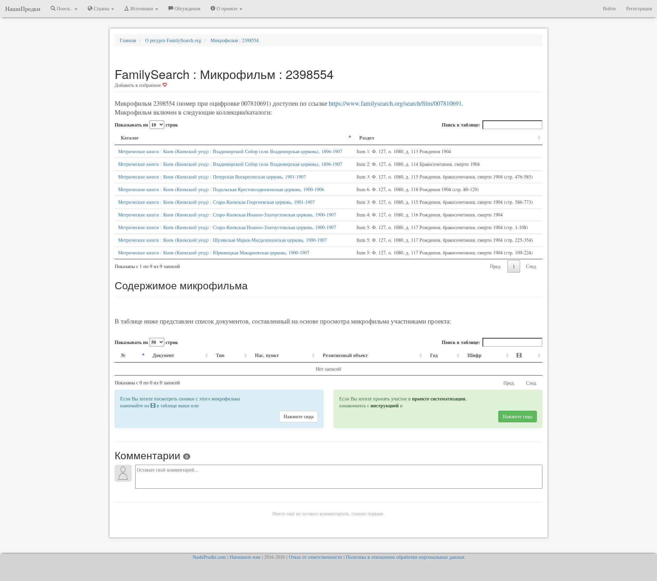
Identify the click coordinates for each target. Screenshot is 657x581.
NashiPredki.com (209, 557)
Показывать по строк (146, 124)
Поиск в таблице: (461, 124)
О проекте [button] (227, 8)
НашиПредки (22, 8)
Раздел (366, 137)
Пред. (496, 266)
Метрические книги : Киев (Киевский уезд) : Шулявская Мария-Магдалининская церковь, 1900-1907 (222, 240)
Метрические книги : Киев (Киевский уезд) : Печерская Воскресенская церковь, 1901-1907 (212, 176)
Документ (163, 355)
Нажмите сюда (298, 416)
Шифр (474, 355)
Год (434, 355)
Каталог (130, 137)
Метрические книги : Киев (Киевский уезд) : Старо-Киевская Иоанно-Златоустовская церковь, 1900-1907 (227, 214)
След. (531, 266)
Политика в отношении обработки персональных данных (405, 557)
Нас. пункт (267, 355)
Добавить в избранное (138, 85)
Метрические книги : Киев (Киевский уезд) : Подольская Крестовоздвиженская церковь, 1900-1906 (221, 189)
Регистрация (639, 8)
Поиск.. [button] (64, 8)
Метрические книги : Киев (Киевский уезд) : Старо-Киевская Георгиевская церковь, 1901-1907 (216, 202)
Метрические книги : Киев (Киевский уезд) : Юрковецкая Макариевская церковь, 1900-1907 (213, 252)
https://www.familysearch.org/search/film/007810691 (395, 103)
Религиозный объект (345, 355)
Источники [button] (142, 8)
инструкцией (385, 405)
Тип (220, 355)
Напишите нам (245, 557)
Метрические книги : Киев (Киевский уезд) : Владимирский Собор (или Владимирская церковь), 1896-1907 (230, 151)
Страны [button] (101, 8)
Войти (609, 8)
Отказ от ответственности (315, 557)
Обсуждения (186, 8)
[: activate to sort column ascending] (526, 355)
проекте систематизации (438, 398)
